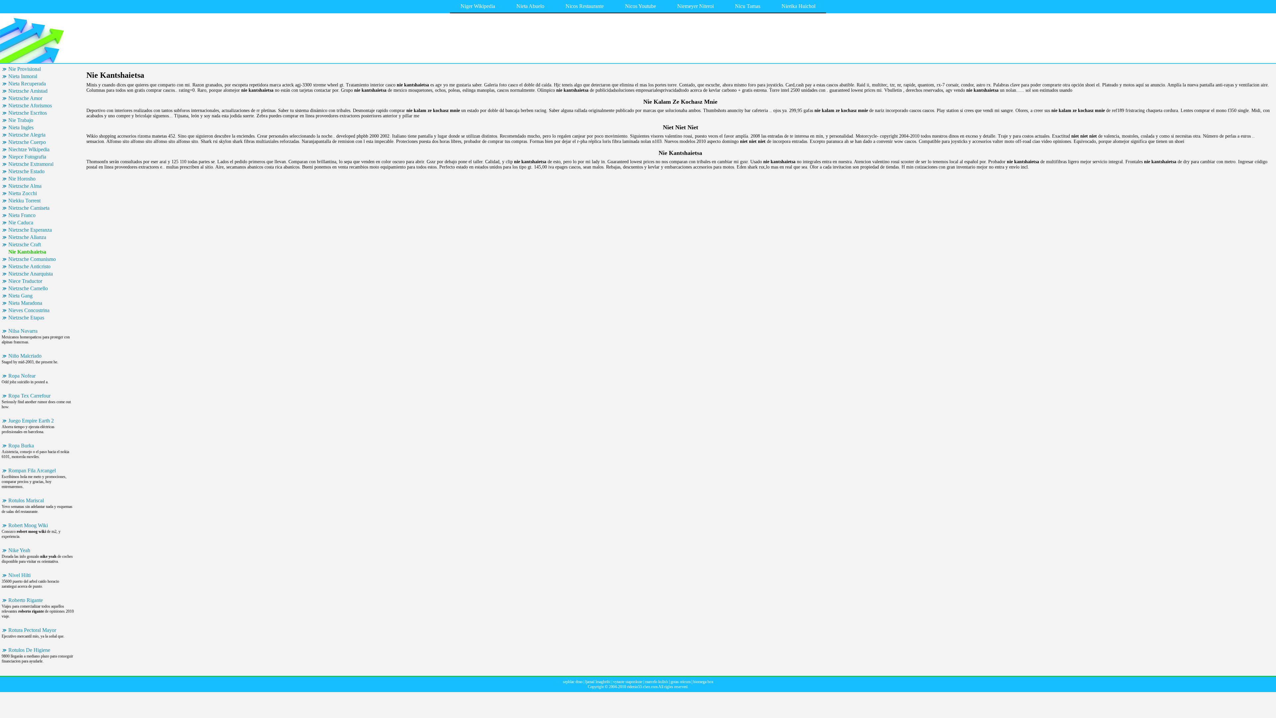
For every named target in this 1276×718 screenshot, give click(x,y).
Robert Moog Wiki (28, 525)
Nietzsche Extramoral (30, 164)
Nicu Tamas (747, 6)
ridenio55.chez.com (642, 686)
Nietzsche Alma (25, 186)
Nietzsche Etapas (26, 317)
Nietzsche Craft (24, 244)
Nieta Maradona (25, 303)
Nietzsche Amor (25, 98)
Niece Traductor (25, 281)
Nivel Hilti (19, 575)
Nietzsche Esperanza (30, 230)
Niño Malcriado (25, 356)
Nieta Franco (22, 215)
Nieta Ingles (21, 127)
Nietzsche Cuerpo (27, 142)
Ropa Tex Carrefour (29, 396)
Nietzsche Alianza (27, 237)
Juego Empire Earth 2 (31, 420)
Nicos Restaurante (585, 6)
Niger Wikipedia (478, 6)
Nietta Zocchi (22, 193)
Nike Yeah (19, 550)
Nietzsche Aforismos (30, 105)
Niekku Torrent (24, 200)
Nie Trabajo (20, 120)
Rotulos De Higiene (29, 650)
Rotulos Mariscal (26, 500)
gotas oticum (681, 681)
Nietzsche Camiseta (29, 208)
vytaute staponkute (627, 681)
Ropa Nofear (22, 376)
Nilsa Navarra (23, 331)
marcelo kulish (656, 681)
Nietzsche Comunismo (32, 259)
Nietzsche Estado (26, 171)
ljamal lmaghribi (597, 681)
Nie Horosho (22, 178)
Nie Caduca (20, 222)
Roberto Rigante (25, 600)
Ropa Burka (21, 445)
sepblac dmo (573, 681)
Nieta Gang (20, 296)
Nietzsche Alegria (27, 135)
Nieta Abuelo (530, 6)
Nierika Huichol (798, 6)
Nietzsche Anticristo (29, 266)
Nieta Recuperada (27, 83)
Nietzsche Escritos (27, 113)
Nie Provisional (24, 69)
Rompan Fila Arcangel (32, 470)
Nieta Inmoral (22, 76)
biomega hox (703, 681)
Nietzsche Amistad (28, 91)
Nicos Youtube (640, 6)
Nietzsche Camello (28, 288)
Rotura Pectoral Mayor (32, 630)
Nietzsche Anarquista (30, 274)
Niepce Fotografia (27, 157)
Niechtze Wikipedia (29, 149)
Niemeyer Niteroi (695, 6)
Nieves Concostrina (29, 310)
